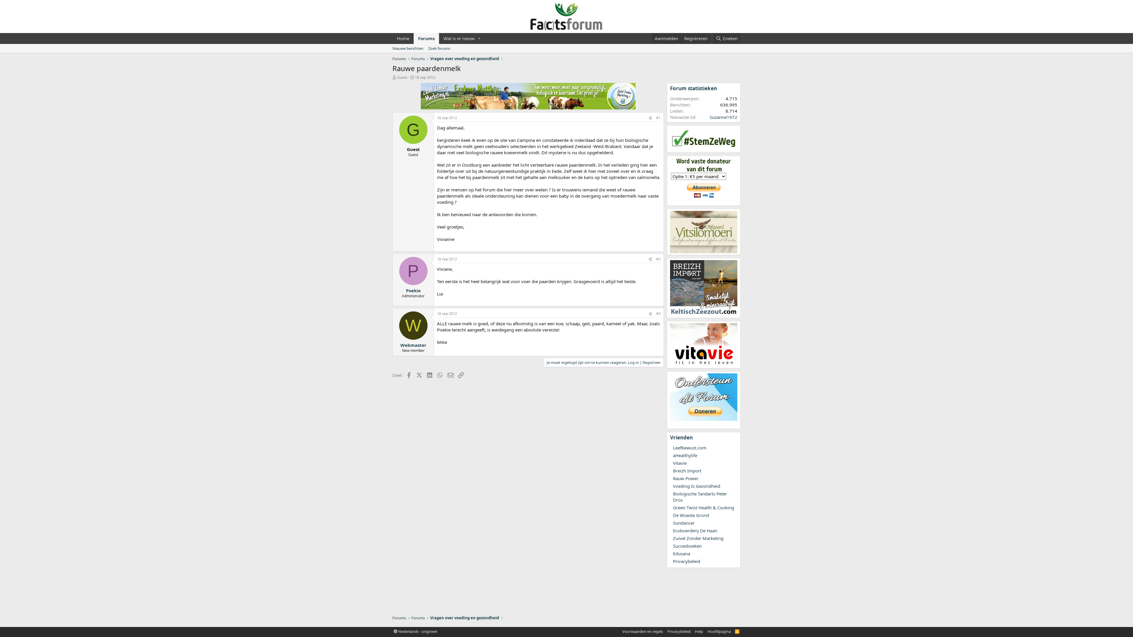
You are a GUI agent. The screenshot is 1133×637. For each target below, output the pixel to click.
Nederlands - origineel (417, 631)
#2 (658, 259)
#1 (658, 117)
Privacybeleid (686, 561)
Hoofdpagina (719, 631)
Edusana (681, 553)
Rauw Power (685, 478)
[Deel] (650, 118)
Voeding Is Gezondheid (696, 486)
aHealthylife (685, 455)
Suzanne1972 (723, 117)
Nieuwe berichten (407, 48)
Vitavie (680, 463)
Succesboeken (687, 546)
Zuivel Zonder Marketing (698, 538)
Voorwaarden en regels (642, 631)
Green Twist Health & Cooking (703, 507)
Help (699, 631)
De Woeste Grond (691, 515)
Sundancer (684, 523)
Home (403, 38)
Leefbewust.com (689, 448)
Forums (426, 38)
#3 (658, 313)
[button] (479, 38)
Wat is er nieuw (459, 38)
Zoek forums (439, 48)
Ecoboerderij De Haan (695, 530)
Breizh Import (687, 471)
